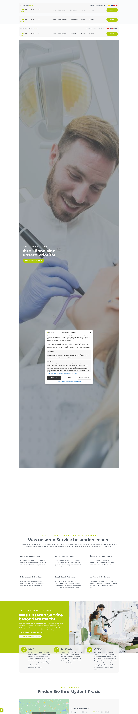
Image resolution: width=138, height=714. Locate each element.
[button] (90, 332)
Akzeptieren (53, 377)
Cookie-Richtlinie (61, 381)
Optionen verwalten (84, 377)
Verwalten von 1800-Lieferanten (55, 373)
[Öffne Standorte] (77, 10)
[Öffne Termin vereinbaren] (41, 260)
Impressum (78, 381)
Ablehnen (69, 377)
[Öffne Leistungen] (66, 10)
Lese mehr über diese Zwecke (70, 373)
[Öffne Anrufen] (115, 10)
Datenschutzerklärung (71, 381)
